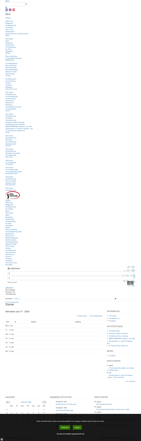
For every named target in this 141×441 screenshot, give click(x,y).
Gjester (7, 53)
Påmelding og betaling (12, 153)
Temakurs (8, 85)
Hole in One (9, 29)
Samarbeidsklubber (11, 70)
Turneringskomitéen (11, 170)
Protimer (8, 83)
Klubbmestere (10, 31)
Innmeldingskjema (11, 63)
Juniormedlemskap (11, 96)
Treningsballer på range (13, 107)
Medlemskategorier (11, 238)
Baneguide (8, 43)
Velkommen (9, 21)
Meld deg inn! (9, 236)
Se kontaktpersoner (13, 302)
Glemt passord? (12, 282)
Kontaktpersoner (10, 25)
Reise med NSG (10, 181)
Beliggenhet (9, 23)
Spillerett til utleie (11, 72)
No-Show (8, 49)
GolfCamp (8, 105)
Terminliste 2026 (10, 120)
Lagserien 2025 (10, 183)
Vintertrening (9, 100)
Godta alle (64, 427)
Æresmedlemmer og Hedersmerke (16, 34)
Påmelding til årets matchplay (15, 124)
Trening (7, 75)
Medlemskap (9, 60)
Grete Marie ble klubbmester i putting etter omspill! (112, 409)
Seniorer (8, 146)
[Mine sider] (6, 7)
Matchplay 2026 (10, 144)
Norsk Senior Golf (11, 173)
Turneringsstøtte (10, 109)
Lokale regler (9, 45)
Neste (85, 316)
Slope (7, 41)
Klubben (8, 18)
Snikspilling (9, 51)
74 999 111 (16, 298)
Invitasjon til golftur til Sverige (14, 122)
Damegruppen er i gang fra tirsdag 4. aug (19, 128)
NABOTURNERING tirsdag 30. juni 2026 (18, 126)
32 (7, 413)
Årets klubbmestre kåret (104, 404)
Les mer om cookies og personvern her (70, 434)
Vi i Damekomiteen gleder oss (15, 131)
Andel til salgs (9, 74)
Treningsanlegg (10, 47)
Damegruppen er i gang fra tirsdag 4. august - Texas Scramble (120, 376)
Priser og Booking (11, 56)
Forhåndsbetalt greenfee (13, 58)
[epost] (115, 298)
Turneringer (9, 164)
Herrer (7, 132)
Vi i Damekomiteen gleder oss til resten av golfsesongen (120, 369)
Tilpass (77, 427)
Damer (7, 111)
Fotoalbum (112, 356)
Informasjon (9, 39)
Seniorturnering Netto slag (64, 410)
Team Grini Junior (11, 89)
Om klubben (9, 27)
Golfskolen (8, 87)
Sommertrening (10, 81)
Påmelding (8, 118)
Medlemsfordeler (11, 67)
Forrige (79, 316)
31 (7, 409)
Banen (7, 35)
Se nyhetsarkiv (131, 381)
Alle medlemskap (11, 65)
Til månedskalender (95, 316)
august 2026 (26, 402)
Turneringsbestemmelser (13, 172)
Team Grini (9, 157)
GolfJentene (9, 103)
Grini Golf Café (10, 185)
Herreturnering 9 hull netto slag (66, 404)
